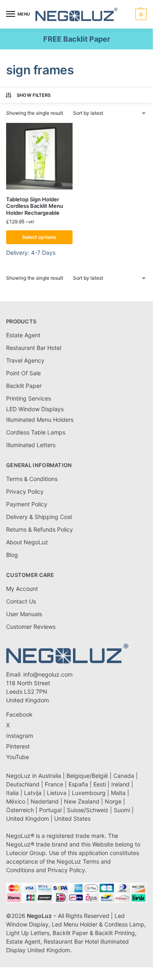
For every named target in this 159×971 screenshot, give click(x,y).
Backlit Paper (24, 385)
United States (72, 818)
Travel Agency (25, 360)
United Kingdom (27, 818)
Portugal (50, 809)
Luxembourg (89, 792)
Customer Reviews (30, 626)
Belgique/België (87, 775)
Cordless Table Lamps (35, 432)
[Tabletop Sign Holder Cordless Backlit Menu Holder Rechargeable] (39, 156)
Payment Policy (26, 504)
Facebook (19, 714)
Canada (123, 775)
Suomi (122, 809)
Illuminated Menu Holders (39, 419)
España (78, 784)
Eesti (99, 784)
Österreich (20, 809)
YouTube (17, 756)
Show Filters (34, 95)
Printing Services (28, 398)
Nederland (45, 801)
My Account (22, 588)
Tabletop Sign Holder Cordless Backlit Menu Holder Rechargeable (34, 206)
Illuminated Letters (30, 444)
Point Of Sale (23, 373)
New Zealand (81, 801)
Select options (39, 237)
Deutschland (23, 784)
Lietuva (56, 792)
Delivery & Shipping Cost (39, 516)
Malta (118, 792)
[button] (140, 14)
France (54, 784)
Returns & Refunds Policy (39, 529)
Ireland (120, 784)
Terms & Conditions (31, 478)
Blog (12, 554)
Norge (113, 801)
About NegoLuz (27, 542)
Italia (12, 792)
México (15, 801)
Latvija (33, 792)
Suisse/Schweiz (87, 809)
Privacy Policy (25, 491)
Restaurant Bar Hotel (33, 347)
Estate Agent (23, 335)
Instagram (19, 735)
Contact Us (21, 601)
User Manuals (24, 613)
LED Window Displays (35, 408)
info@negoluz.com (48, 674)
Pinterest (18, 746)
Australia (49, 775)
